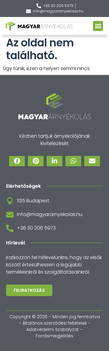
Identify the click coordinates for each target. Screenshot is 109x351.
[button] (98, 26)
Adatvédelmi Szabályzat (52, 329)
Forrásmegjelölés (54, 336)
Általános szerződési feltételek (54, 323)
